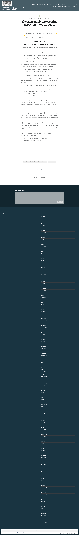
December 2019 (44, 292)
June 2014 (43, 445)
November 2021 (44, 244)
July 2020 (42, 279)
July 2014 (42, 443)
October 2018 (43, 325)
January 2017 (43, 374)
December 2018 (44, 320)
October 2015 (43, 408)
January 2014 (43, 457)
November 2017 (44, 350)
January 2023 (43, 237)
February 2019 (43, 316)
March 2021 (43, 262)
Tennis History (68, 6)
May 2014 (43, 448)
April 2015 (43, 422)
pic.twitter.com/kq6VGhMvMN (31, 73)
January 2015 (43, 429)
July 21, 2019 (40, 37)
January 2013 (43, 485)
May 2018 (43, 336)
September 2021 (44, 248)
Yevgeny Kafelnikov (52, 161)
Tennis (48, 18)
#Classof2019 (31, 58)
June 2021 (43, 255)
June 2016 (43, 390)
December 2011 (44, 515)
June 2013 (43, 473)
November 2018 (44, 323)
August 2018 (43, 330)
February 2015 (43, 427)
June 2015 (43, 418)
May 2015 (43, 420)
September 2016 (44, 383)
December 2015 (44, 404)
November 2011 (44, 517)
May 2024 (43, 228)
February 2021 (43, 265)
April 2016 (43, 394)
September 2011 (44, 522)
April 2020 (43, 283)
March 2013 (43, 480)
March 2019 (43, 313)
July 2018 (42, 332)
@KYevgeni (52, 33)
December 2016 (44, 376)
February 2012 (43, 510)
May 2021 (43, 258)
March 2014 (43, 452)
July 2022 (42, 239)
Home (33, 4)
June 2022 (43, 241)
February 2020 (43, 288)
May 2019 (43, 309)
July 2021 (42, 253)
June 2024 (43, 225)
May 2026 (43, 214)
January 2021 (43, 267)
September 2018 (44, 327)
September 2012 (44, 494)
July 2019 (42, 304)
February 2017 (43, 371)
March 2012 (43, 508)
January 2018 (43, 346)
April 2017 (43, 367)
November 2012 (44, 489)
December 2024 (44, 218)
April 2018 (43, 339)
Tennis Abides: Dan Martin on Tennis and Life (13, 8)
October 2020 (43, 272)
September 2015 (44, 411)
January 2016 (43, 401)
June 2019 (43, 306)
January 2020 (43, 290)
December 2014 (44, 431)
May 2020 (43, 281)
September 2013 (44, 466)
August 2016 (43, 385)
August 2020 (43, 276)
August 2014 (43, 441)
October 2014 (43, 436)
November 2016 (44, 378)
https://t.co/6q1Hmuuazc (30, 71)
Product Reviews (72, 4)
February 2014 (43, 455)
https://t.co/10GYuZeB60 (41, 71)
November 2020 (44, 269)
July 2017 (42, 360)
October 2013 (43, 464)
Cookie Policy (21, 533)
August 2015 (43, 413)
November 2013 (44, 462)
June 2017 (43, 362)
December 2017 (44, 348)
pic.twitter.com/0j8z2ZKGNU (42, 58)
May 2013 (43, 476)
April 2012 (43, 506)
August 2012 (43, 496)
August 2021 (43, 251)
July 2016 (42, 387)
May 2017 (43, 364)
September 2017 (44, 355)
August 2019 (43, 302)
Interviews (49, 4)
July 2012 (42, 499)
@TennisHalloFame (40, 33)
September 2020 (44, 274)
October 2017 (43, 353)
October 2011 (43, 520)
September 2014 (44, 438)
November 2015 (44, 406)
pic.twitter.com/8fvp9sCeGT (35, 140)
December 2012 (44, 487)
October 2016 (43, 381)
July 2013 (42, 471)
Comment (60, 201)
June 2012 (43, 501)
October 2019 (43, 297)
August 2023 (43, 232)
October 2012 (43, 492)
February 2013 (43, 483)
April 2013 (43, 478)
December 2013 (44, 459)
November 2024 (44, 221)
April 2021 (43, 260)
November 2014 (44, 434)
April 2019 (43, 311)
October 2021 (43, 246)
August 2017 (43, 357)
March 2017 (43, 369)
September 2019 (44, 299)
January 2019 (43, 318)
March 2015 (43, 425)
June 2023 (43, 234)
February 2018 (43, 343)
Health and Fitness (40, 4)
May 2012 (43, 503)
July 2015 (42, 415)
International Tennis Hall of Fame (38, 18)
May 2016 (43, 392)
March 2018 (43, 341)
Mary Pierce (44, 161)
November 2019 (44, 295)
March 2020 (43, 286)
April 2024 (43, 230)
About (74, 6)
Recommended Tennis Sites (59, 4)
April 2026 (43, 216)
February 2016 (43, 399)
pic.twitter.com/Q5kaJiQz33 (30, 93)
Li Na (39, 161)
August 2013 (43, 469)
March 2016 (43, 397)
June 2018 (43, 334)
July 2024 (42, 223)
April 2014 (43, 450)
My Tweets (5, 213)
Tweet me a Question (58, 6)
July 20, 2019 (45, 75)
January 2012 (43, 513)
